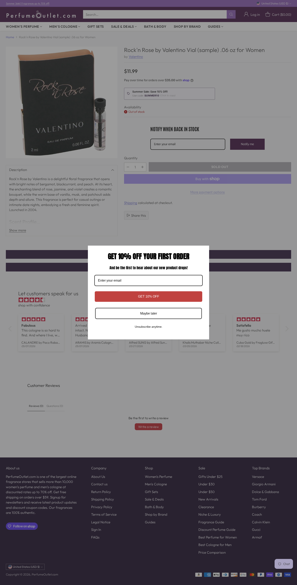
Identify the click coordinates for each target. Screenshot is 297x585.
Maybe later (148, 313)
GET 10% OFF (148, 296)
